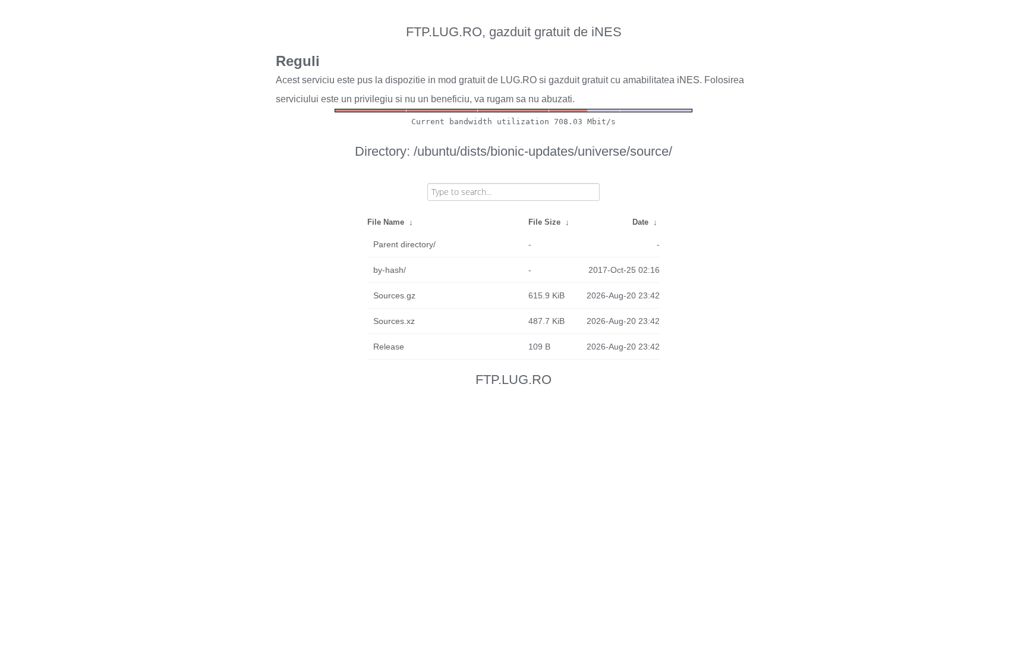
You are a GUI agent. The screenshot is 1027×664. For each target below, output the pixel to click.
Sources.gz (394, 295)
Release (388, 346)
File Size (544, 222)
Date (640, 222)
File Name (385, 222)
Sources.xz (394, 321)
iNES (688, 80)
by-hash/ (389, 270)
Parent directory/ (404, 244)
